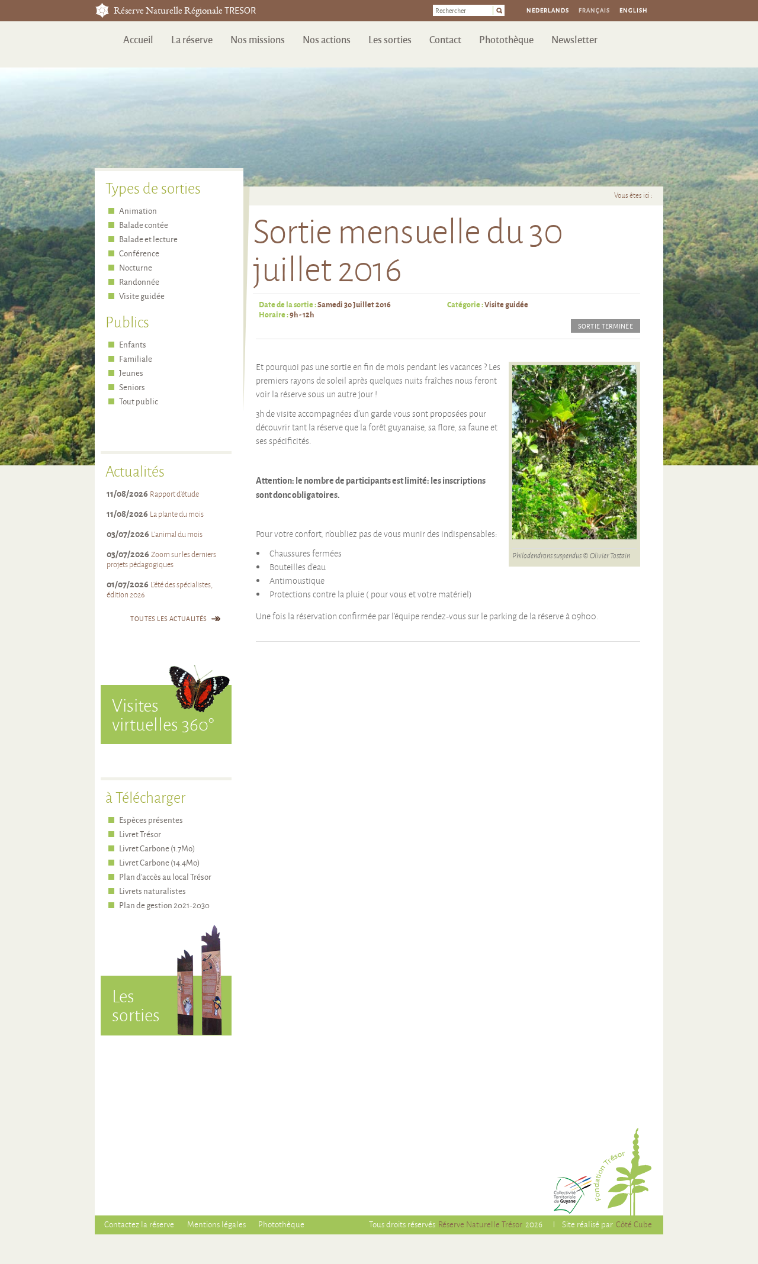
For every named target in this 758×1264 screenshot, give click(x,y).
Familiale (135, 358)
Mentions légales (216, 1224)
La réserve (192, 39)
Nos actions (327, 39)
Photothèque (506, 39)
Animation (138, 210)
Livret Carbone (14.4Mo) (159, 862)
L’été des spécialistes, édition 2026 (160, 589)
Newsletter (574, 39)
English (633, 10)
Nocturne (135, 267)
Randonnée (139, 281)
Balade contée (143, 224)
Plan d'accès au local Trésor (165, 876)
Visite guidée (506, 304)
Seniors (132, 387)
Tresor (102, 10)
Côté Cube (634, 1224)
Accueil (138, 39)
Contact (445, 39)
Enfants (132, 344)
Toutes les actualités (168, 618)
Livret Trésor (140, 834)
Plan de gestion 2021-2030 (164, 905)
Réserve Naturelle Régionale (185, 12)
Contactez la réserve (139, 1224)
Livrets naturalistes (152, 890)
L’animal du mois (177, 534)
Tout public (138, 401)
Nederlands (547, 10)
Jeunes (131, 372)
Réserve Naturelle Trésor (480, 1224)
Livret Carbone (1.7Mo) (157, 848)
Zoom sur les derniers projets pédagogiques (161, 559)
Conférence (139, 253)
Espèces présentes (151, 819)
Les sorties (390, 39)
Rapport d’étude (174, 493)
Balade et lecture (148, 239)
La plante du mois (177, 514)
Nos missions (257, 39)
